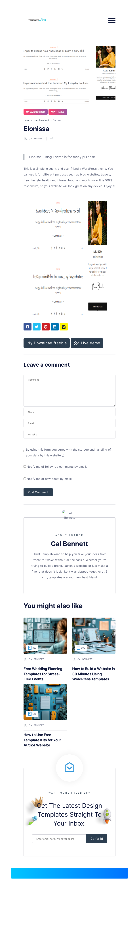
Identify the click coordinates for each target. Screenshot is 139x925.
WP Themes (57, 112)
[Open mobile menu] (110, 20)
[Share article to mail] (64, 326)
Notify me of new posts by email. (49, 479)
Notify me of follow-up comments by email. (57, 466)
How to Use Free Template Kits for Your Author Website (42, 740)
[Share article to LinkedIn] (55, 326)
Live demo (90, 343)
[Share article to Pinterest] (46, 326)
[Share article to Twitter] (37, 326)
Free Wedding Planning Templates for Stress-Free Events (43, 674)
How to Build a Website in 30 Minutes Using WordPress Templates (93, 674)
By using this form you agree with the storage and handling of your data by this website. (68, 452)
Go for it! (96, 838)
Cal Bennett (36, 138)
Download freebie (50, 343)
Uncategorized (35, 112)
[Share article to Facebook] (27, 326)
